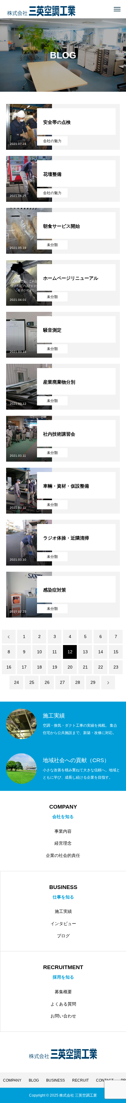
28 (77, 682)
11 (54, 651)
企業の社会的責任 (63, 855)
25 (31, 682)
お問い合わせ (63, 1015)
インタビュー (63, 923)
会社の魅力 (52, 141)
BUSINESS (55, 1080)
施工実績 (63, 911)
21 (85, 667)
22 (100, 667)
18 (39, 667)
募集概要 (63, 991)
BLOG (34, 1080)
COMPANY (12, 1080)
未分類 (52, 245)
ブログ (63, 935)
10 (39, 651)
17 (24, 667)
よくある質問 (63, 1004)
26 (47, 682)
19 (54, 667)
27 (62, 682)
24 (16, 682)
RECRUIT (80, 1080)
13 (85, 651)
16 (8, 667)
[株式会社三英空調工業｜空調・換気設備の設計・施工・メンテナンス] (41, 9)
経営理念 (63, 843)
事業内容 (63, 831)
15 (115, 651)
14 (100, 651)
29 (93, 682)
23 (115, 667)
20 (70, 667)
